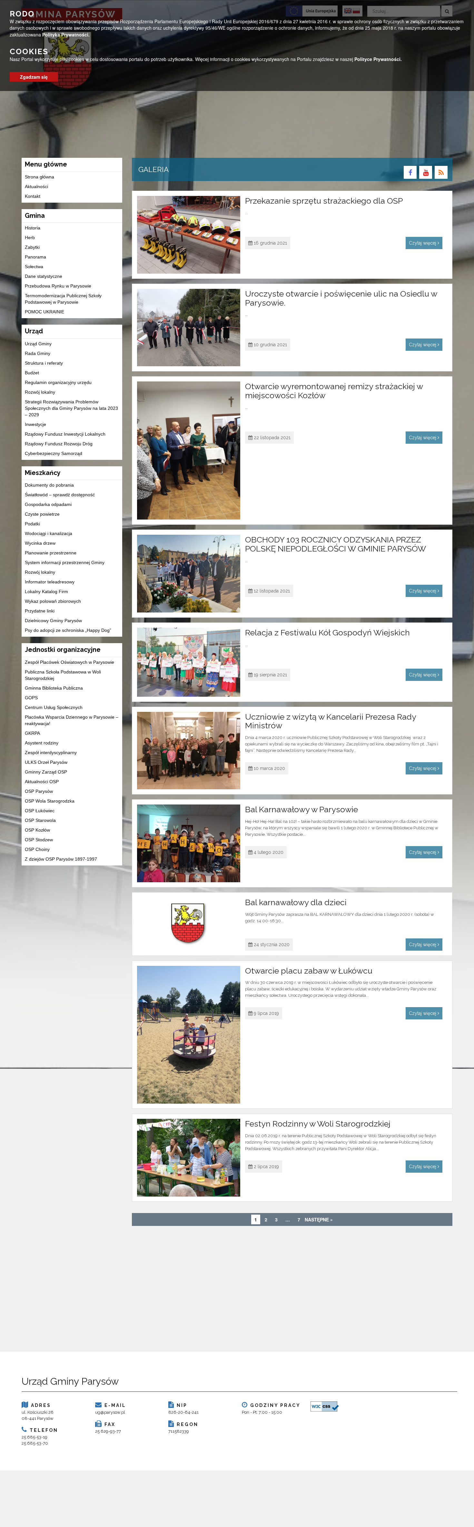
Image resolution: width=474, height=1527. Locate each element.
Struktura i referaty (44, 363)
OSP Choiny (37, 849)
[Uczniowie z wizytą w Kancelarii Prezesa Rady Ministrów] (189, 751)
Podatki (32, 523)
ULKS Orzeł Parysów (46, 762)
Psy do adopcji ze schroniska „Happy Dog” (68, 630)
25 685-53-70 (35, 1443)
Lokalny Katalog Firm (46, 591)
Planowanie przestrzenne (50, 552)
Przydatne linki (39, 610)
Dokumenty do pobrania (49, 485)
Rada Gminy (37, 353)
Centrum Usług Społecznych (54, 707)
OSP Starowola (40, 820)
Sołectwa (34, 266)
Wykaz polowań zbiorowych (53, 601)
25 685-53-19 (34, 1437)
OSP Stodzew (39, 839)
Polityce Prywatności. (378, 59)
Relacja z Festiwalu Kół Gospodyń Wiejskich (327, 632)
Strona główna (39, 176)
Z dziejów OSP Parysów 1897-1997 (61, 859)
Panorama (35, 256)
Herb (30, 237)
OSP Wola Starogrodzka (49, 801)
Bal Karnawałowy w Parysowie (301, 809)
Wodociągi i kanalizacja (48, 533)
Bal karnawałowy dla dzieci (296, 902)
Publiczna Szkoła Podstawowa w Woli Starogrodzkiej (63, 675)
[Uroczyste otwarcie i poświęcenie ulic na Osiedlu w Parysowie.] (189, 328)
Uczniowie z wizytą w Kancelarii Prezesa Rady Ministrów (330, 721)
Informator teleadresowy (49, 581)
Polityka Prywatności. (66, 34)
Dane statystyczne (43, 276)
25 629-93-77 (108, 1431)
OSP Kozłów (37, 830)
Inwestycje (35, 424)
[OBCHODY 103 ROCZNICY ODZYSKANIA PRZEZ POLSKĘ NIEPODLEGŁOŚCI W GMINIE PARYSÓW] (189, 573)
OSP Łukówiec (39, 810)
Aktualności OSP (42, 781)
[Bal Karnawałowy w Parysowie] (189, 843)
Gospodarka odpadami (48, 504)
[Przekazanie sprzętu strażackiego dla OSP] (189, 235)
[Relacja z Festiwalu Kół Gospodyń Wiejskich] (189, 662)
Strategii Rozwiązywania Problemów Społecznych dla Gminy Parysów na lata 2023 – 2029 (71, 408)
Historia (32, 227)
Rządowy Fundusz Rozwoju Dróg (59, 443)
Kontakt (32, 196)
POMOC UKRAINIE (44, 311)
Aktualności (36, 186)
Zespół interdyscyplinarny (51, 752)
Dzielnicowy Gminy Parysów (53, 620)
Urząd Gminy (38, 343)
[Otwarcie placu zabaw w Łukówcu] (189, 1035)
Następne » (319, 1219)
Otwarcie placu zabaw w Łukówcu (308, 971)
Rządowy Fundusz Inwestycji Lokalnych (65, 434)
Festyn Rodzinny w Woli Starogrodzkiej (317, 1123)
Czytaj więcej (423, 243)
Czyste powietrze (42, 514)
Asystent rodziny (41, 742)
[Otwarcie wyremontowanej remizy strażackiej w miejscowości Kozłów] (189, 450)
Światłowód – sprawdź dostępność (60, 494)
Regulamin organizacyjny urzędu (58, 382)
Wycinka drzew (40, 543)
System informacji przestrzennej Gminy (64, 562)
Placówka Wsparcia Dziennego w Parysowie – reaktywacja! (71, 720)
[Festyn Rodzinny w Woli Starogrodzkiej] (189, 1158)
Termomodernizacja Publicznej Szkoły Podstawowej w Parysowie (63, 299)
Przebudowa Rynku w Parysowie (58, 285)
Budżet (32, 372)
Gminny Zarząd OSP (46, 771)
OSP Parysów (39, 791)
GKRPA (32, 733)
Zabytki (32, 247)
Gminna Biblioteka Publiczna (54, 688)
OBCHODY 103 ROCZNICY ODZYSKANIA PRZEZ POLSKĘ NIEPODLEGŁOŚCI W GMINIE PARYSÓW (335, 544)
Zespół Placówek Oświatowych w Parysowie (69, 662)
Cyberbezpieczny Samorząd (53, 453)
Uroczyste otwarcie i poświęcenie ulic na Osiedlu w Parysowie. (341, 298)
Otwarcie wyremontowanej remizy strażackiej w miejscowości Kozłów (334, 390)
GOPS (31, 697)
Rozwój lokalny (40, 392)
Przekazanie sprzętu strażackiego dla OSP (324, 201)
